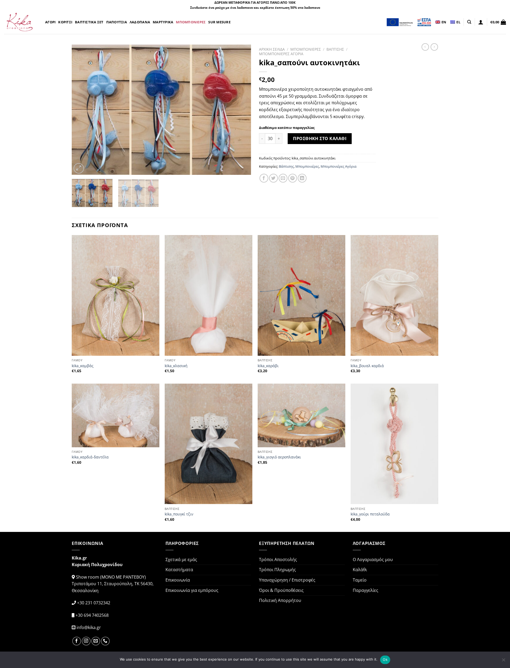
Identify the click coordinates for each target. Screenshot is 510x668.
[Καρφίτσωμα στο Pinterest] (292, 178)
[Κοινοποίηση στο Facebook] (264, 178)
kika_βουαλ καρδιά (367, 365)
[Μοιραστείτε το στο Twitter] (273, 178)
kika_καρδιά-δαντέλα (90, 457)
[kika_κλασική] (208, 295)
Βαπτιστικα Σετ (89, 22)
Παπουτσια (116, 22)
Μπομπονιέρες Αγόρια (338, 166)
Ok (385, 659)
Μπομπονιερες (191, 22)
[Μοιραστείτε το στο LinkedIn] (302, 178)
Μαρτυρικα (163, 22)
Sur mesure (219, 22)
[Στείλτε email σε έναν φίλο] (283, 178)
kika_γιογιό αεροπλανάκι (279, 457)
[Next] (240, 110)
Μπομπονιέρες (307, 166)
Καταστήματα (179, 569)
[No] (503, 661)
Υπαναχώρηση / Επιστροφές (287, 580)
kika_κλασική (176, 365)
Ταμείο (360, 580)
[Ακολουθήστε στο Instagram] (86, 641)
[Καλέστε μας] (105, 641)
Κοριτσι (65, 22)
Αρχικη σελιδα (272, 49)
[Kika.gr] (20, 22)
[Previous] (82, 110)
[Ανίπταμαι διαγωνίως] (79, 168)
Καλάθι (360, 569)
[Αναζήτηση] (469, 22)
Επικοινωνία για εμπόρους (191, 590)
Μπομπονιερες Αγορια (281, 53)
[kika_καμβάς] (115, 295)
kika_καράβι (268, 365)
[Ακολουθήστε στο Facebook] (76, 641)
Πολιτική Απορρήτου (280, 600)
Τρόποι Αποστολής (278, 559)
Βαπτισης (335, 49)
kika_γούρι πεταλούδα (370, 514)
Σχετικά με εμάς (181, 559)
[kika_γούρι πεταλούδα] (394, 444)
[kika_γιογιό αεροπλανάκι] (301, 415)
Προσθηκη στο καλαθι (319, 138)
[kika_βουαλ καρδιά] (394, 295)
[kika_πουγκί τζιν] (208, 444)
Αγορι (50, 22)
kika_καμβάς (83, 365)
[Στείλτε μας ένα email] (95, 641)
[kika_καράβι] (301, 295)
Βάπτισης (286, 166)
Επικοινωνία (177, 580)
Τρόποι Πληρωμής (277, 569)
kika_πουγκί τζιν (179, 514)
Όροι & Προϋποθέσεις (281, 590)
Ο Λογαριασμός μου (373, 559)
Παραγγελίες (365, 590)
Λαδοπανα (140, 22)
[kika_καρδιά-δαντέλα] (115, 415)
